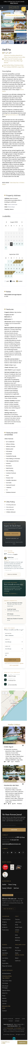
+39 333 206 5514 (12, 685)
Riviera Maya (11, 207)
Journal (4, 1003)
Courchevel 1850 (6, 947)
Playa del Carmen (7, 966)
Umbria (17, 930)
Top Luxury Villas (6, 980)
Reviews (4, 1001)
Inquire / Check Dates (12, 533)
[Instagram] (23, 852)
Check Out (7, 646)
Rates (8, 291)
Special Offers (6, 990)
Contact (4, 1010)
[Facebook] (3, 852)
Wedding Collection (14, 795)
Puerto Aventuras (12, 204)
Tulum (4, 960)
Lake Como (18, 922)
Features (10, 309)
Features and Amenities (10, 434)
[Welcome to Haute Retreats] (23, 9)
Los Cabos (5, 958)
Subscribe (14, 829)
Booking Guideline (8, 1018)
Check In (7, 639)
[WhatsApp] (7, 852)
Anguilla (4, 924)
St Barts (4, 922)
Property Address (13, 195)
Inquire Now (22, 1042)
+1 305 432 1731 (12, 680)
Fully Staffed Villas (9, 65)
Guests (7, 653)
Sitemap (17, 1020)
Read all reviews (12, 574)
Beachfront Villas (10, 751)
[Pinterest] (11, 852)
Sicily (16, 924)
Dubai (16, 953)
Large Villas (21, 67)
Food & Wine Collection (16, 791)
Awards (4, 998)
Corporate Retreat (12, 57)
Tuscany (17, 919)
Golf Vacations (14, 59)
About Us (4, 993)
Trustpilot (15, 554)
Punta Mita (5, 963)
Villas (17, 61)
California (17, 960)
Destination (8, 633)
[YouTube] (19, 852)
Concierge (5, 983)
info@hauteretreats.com (11, 115)
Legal (23, 1018)
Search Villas (12, 660)
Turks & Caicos (6, 919)
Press (3, 995)
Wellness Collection (10, 796)
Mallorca (17, 940)
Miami (16, 958)
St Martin (4, 927)
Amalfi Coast (18, 927)
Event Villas (14, 798)
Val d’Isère (5, 953)
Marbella (17, 937)
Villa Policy (10, 502)
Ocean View (12, 61)
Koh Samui (18, 950)
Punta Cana (5, 930)
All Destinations (6, 973)
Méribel (4, 950)
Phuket (17, 947)
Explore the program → (10, 593)
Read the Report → (9, 908)
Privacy (11, 1020)
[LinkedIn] (15, 852)
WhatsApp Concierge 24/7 (12, 538)
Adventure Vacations (10, 55)
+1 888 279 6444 (12, 676)
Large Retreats (18, 793)
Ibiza (16, 935)
